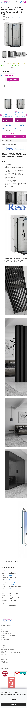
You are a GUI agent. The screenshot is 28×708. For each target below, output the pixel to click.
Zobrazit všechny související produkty (14, 136)
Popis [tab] (3, 140)
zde (19, 696)
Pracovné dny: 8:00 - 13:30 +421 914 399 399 (10, 652)
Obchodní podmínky (5, 630)
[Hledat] (16, 1)
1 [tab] (11, 133)
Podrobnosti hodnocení (17, 18)
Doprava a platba (4, 631)
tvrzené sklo (12, 583)
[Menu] (24, 1)
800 (10, 581)
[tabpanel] (7, 115)
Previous (1, 114)
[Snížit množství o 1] (6, 80)
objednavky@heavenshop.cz (7, 649)
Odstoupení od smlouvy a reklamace (9, 635)
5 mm (10, 591)
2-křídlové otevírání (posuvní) (16, 570)
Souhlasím (13, 704)
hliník (17, 583)
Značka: (4, 19)
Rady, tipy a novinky (5, 639)
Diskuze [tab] (7, 140)
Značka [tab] (11, 140)
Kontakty (3, 637)
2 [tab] (13, 133)
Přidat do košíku (14, 79)
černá (10, 575)
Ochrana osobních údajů (6, 633)
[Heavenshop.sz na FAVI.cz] (7, 674)
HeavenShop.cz (4, 659)
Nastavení (13, 699)
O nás (2, 628)
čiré (10, 579)
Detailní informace (5, 81)
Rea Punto (11, 584)
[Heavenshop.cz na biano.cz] (14, 682)
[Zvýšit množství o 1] (6, 78)
